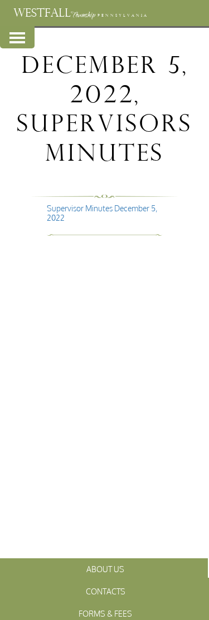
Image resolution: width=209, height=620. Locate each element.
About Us (105, 569)
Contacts (105, 591)
